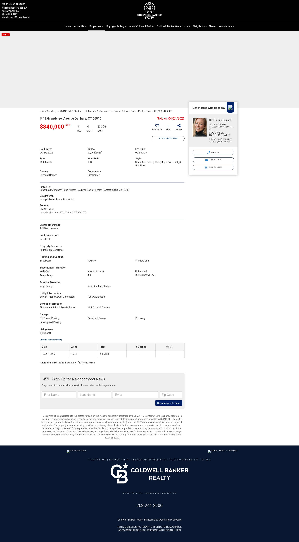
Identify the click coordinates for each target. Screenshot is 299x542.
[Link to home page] (149, 10)
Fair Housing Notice (184, 460)
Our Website (215, 167)
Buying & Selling (116, 28)
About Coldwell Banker (141, 26)
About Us (80, 28)
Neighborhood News (204, 26)
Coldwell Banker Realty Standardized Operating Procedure (150, 519)
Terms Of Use (97, 460)
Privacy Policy (119, 460)
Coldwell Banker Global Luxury (173, 26)
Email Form (215, 160)
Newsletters (226, 28)
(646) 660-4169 (10, 14)
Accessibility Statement (150, 460)
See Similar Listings (168, 138)
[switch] (157, 128)
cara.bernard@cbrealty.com (16, 17)
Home (67, 26)
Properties (96, 28)
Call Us (215, 152)
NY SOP (206, 460)
